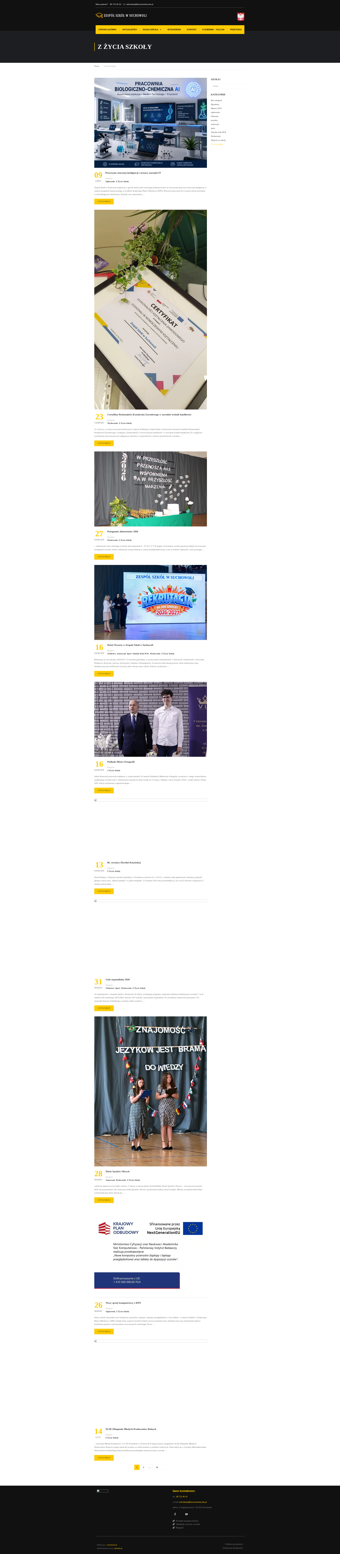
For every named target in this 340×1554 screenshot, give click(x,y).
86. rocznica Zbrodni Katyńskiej (124, 862)
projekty (214, 120)
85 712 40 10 (182, 1496)
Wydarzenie (112, 423)
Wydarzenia (174, 29)
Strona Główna (107, 29)
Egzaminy (215, 104)
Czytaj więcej (103, 200)
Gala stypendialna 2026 (118, 979)
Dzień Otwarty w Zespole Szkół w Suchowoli (130, 645)
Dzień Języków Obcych (117, 1171)
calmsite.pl (118, 1548)
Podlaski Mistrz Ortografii (121, 761)
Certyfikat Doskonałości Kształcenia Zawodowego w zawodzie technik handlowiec (149, 414)
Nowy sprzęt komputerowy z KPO (123, 1303)
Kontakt (192, 29)
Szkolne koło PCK (141, 654)
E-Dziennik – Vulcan (213, 29)
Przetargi (236, 29)
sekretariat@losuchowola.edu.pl (193, 1502)
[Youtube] (186, 1514)
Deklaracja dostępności (233, 1548)
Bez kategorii (216, 100)
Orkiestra (111, 654)
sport (129, 654)
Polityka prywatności (234, 1544)
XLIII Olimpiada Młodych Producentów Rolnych (130, 1429)
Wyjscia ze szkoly (218, 140)
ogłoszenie (110, 181)
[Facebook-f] (175, 1514)
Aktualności (129, 29)
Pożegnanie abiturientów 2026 (122, 531)
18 (157, 1467)
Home (96, 66)
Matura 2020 (216, 108)
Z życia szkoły (122, 181)
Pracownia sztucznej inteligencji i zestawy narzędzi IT (133, 173)
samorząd (121, 654)
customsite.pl (112, 1545)
